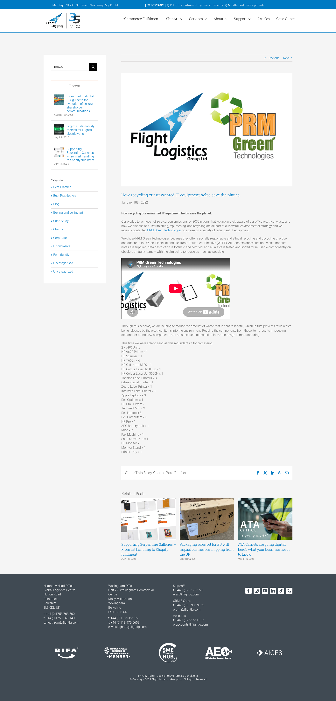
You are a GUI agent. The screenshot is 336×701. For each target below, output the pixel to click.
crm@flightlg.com (188, 609)
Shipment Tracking (89, 5)
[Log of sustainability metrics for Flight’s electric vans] (59, 126)
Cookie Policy (165, 675)
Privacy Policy (146, 675)
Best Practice (62, 187)
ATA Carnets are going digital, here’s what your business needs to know (264, 549)
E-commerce (61, 246)
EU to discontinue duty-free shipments (196, 5)
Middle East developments (246, 5)
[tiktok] (281, 591)
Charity (58, 229)
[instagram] (257, 591)
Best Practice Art (64, 196)
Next (286, 58)
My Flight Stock (63, 5)
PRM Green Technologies (164, 230)
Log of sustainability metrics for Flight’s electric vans (80, 129)
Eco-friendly (61, 255)
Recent (74, 85)
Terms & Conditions (186, 675)
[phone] (289, 591)
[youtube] (265, 591)
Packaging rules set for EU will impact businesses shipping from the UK (207, 549)
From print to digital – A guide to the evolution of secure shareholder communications (80, 103)
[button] (124, 529)
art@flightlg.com (187, 594)
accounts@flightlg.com (192, 624)
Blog (56, 204)
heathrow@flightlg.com (62, 622)
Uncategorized (63, 271)
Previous (273, 58)
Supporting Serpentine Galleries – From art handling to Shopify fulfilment (148, 549)
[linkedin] (273, 591)
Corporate (60, 238)
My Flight (111, 5)
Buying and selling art (68, 212)
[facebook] (248, 591)
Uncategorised (63, 263)
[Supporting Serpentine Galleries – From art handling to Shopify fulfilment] (59, 149)
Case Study (61, 221)
